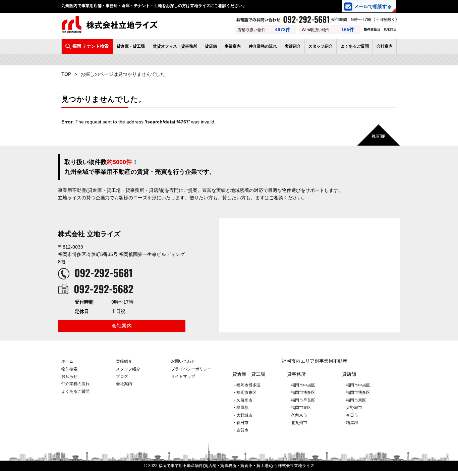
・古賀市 (240, 430)
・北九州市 (297, 422)
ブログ (122, 376)
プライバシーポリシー (191, 369)
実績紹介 (293, 46)
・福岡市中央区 (301, 385)
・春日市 (240, 422)
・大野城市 (242, 415)
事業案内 (233, 46)
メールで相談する (373, 6)
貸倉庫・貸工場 (131, 46)
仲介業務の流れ (263, 46)
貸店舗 (211, 46)
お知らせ (69, 376)
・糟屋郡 (240, 407)
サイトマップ (183, 376)
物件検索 (69, 369)
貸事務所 (296, 374)
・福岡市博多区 (246, 385)
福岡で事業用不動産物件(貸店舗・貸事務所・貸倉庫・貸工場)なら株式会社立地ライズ (236, 465)
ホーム (67, 361)
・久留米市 (242, 400)
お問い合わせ (183, 361)
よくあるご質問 (355, 46)
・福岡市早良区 (301, 400)
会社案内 (385, 46)
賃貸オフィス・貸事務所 (175, 46)
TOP (66, 74)
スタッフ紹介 (320, 46)
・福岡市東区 (244, 392)
